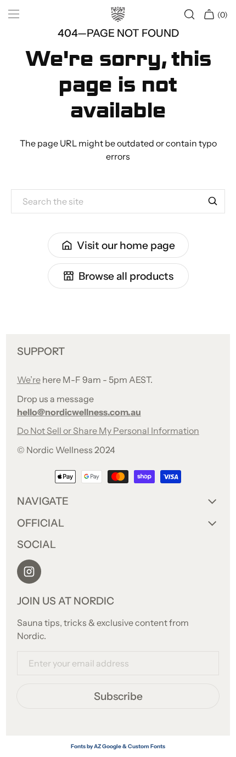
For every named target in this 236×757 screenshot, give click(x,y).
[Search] (213, 201)
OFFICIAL (40, 523)
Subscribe (118, 696)
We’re (29, 379)
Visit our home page (126, 245)
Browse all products (125, 276)
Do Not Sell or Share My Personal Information (108, 430)
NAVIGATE (43, 501)
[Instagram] (29, 572)
